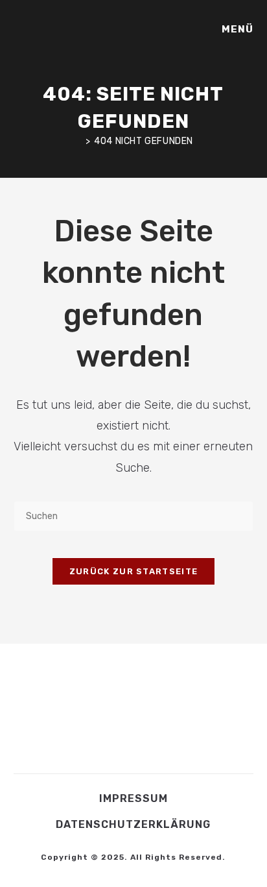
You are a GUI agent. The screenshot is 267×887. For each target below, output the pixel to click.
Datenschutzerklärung (133, 824)
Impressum (133, 798)
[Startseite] (78, 141)
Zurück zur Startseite (133, 571)
